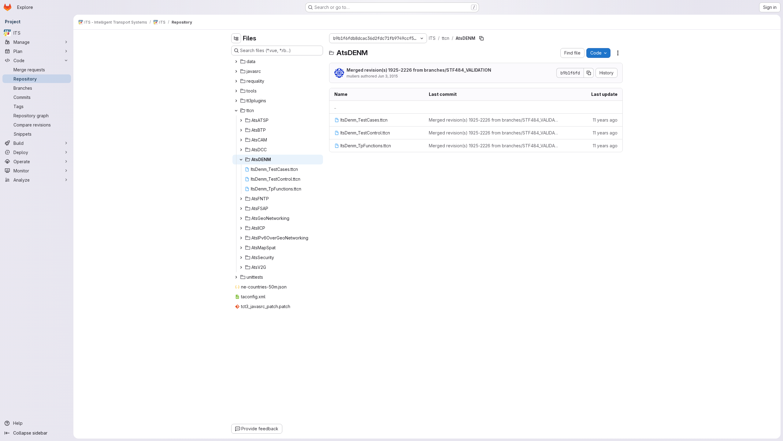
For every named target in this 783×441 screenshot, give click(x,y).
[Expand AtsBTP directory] (241, 130)
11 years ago (605, 120)
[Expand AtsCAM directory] (241, 140)
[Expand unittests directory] (236, 277)
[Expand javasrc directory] (236, 71)
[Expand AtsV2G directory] (241, 267)
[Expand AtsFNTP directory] (241, 198)
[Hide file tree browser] (236, 38)
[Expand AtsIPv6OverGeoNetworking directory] (241, 238)
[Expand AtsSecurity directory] (241, 257)
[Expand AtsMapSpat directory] (241, 247)
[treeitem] (277, 61)
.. (335, 107)
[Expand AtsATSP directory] (241, 120)
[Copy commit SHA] (589, 73)
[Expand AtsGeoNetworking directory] (241, 218)
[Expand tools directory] (236, 91)
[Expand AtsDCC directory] (241, 149)
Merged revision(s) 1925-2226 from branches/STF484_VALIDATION (419, 70)
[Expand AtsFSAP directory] (241, 208)
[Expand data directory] (236, 61)
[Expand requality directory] (236, 81)
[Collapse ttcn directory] (236, 110)
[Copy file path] (481, 38)
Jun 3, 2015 (388, 76)
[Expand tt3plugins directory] (236, 100)
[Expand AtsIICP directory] (241, 228)
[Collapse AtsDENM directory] (241, 159)
